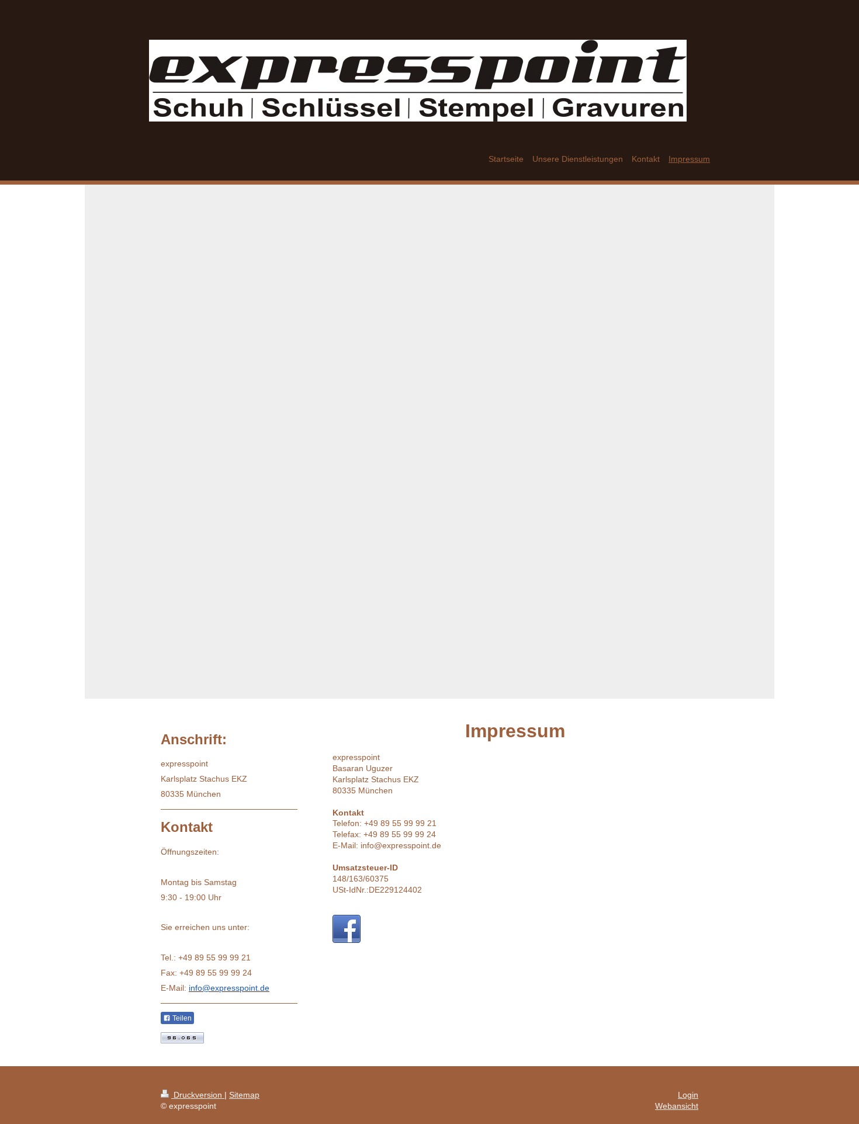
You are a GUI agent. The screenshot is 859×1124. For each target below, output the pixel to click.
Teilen (181, 1018)
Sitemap (244, 1094)
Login (688, 1094)
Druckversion (197, 1094)
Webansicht (676, 1106)
